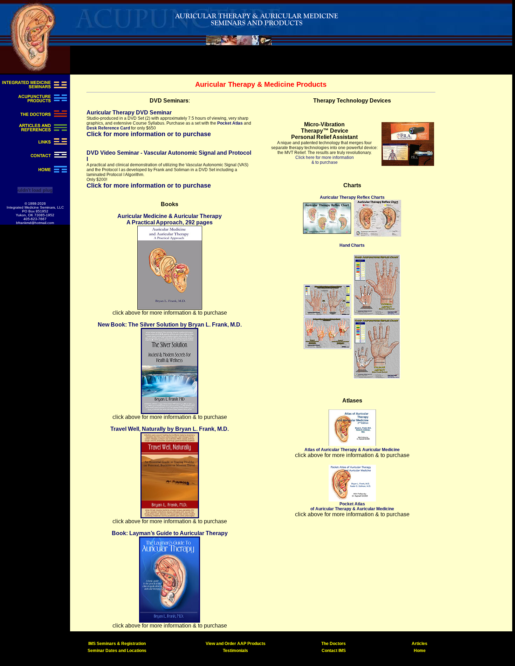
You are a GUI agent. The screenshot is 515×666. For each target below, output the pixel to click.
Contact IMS (334, 650)
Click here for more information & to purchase (324, 160)
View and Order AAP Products (236, 643)
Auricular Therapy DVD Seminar (129, 112)
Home (420, 650)
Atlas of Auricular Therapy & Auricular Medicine (352, 449)
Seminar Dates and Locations (117, 650)
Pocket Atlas (230, 123)
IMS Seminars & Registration (117, 643)
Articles (419, 643)
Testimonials (235, 650)
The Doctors (333, 643)
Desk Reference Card (108, 128)
